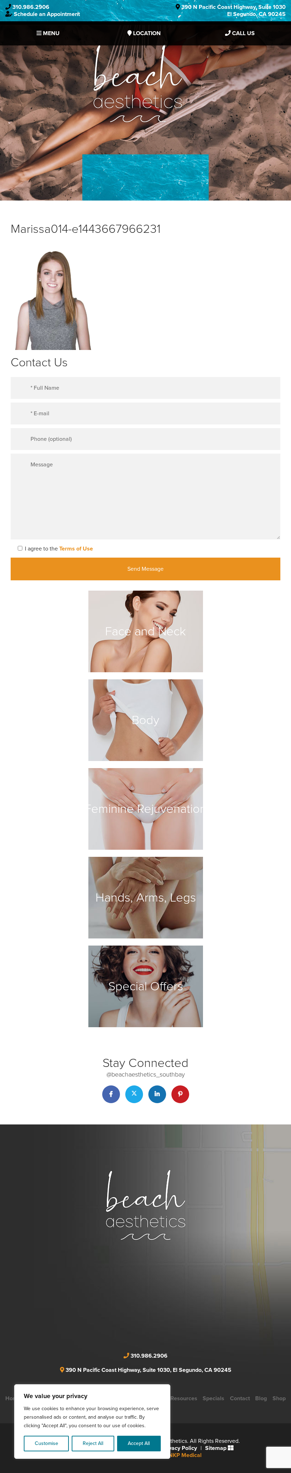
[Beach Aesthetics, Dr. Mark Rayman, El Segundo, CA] (137, 83)
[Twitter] (134, 1094)
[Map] (145, 1304)
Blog (261, 1398)
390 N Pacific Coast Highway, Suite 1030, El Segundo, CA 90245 (148, 1370)
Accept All (139, 1443)
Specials (213, 1398)
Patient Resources (174, 1398)
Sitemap (215, 1448)
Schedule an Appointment (47, 14)
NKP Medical (185, 1455)
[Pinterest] (180, 1094)
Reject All (93, 1443)
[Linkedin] (157, 1094)
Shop (279, 1398)
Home (13, 1398)
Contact (240, 1398)
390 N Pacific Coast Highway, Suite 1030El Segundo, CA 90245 (233, 11)
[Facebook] (111, 1094)
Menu (51, 33)
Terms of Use (76, 548)
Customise (46, 1443)
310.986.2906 (30, 7)
